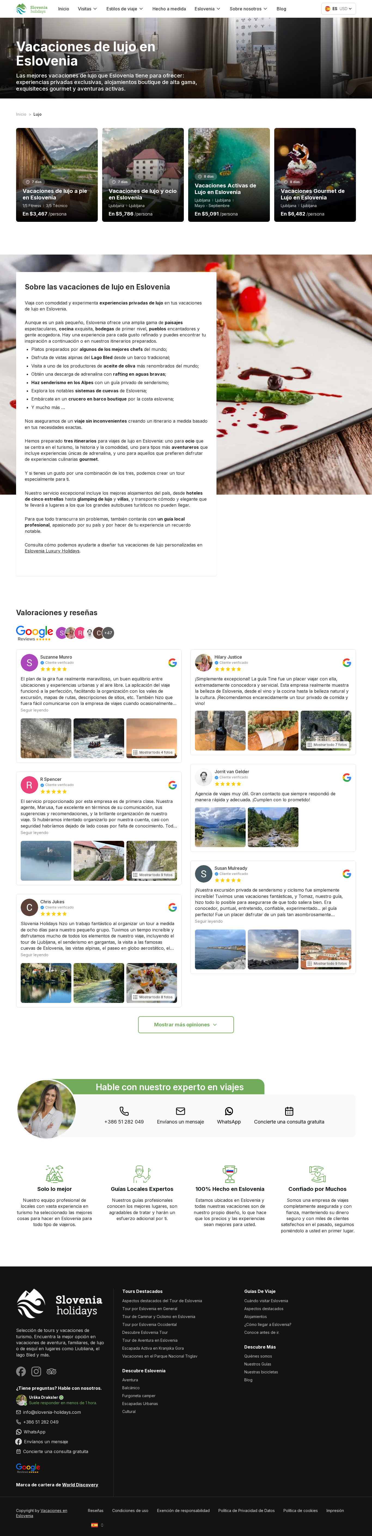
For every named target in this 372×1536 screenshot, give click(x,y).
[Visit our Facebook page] (21, 1371)
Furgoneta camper (138, 1395)
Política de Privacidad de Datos (246, 1510)
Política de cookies (300, 1510)
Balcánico (131, 1387)
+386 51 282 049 (124, 1122)
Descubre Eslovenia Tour (145, 1332)
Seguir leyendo (34, 710)
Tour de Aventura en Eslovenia (150, 1340)
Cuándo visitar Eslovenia (266, 1300)
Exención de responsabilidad (183, 1510)
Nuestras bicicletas (261, 1372)
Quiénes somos (258, 1356)
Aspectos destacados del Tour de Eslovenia (162, 1300)
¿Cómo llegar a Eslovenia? (267, 1324)
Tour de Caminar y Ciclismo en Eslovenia (158, 1316)
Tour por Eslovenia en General (149, 1308)
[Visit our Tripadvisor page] (51, 1371)
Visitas (84, 8)
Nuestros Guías (257, 1364)
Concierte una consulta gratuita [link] (289, 1122)
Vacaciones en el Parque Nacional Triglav (159, 1356)
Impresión (335, 1510)
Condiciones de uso (130, 1510)
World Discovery (80, 1484)
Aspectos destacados (263, 1308)
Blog (281, 8)
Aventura (130, 1379)
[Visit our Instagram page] (36, 1371)
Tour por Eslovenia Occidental (149, 1324)
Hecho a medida (169, 8)
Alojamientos (255, 1316)
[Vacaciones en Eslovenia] (60, 1303)
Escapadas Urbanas (140, 1403)
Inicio (63, 8)
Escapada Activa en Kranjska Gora (153, 1348)
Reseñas (95, 1510)
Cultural (129, 1411)
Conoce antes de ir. (261, 1332)
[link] (229, 1115)
